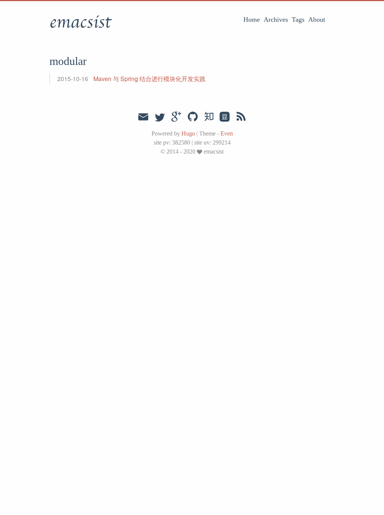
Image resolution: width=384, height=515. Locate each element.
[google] (176, 116)
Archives (276, 19)
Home (251, 19)
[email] (143, 116)
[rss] (241, 116)
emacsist (80, 22)
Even (226, 133)
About (316, 19)
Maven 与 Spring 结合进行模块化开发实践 (149, 78)
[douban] (224, 116)
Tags (298, 19)
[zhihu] (209, 116)
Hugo (188, 133)
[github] (192, 116)
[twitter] (159, 116)
